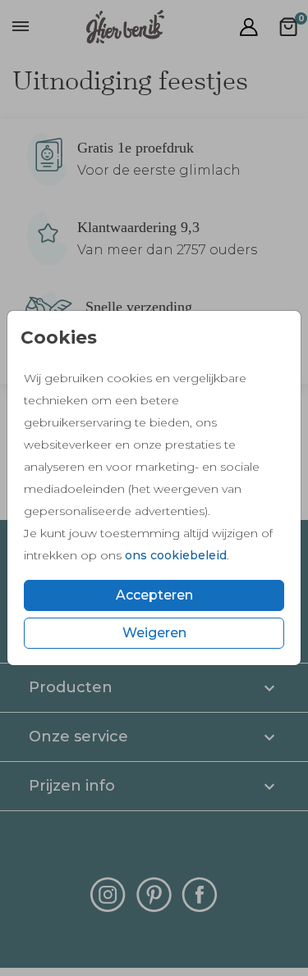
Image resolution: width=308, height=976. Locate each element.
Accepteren (154, 595)
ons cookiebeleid (176, 555)
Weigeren (154, 633)
